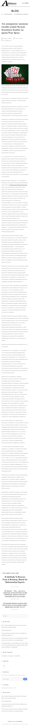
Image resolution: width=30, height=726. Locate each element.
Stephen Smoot (8, 38)
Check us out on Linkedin (15, 721)
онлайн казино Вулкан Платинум (18, 185)
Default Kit (17, 656)
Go (25, 679)
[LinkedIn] (4, 666)
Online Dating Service (6, 630)
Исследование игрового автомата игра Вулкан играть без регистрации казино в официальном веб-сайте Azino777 (15, 605)
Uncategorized (7, 40)
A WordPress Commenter (7, 656)
